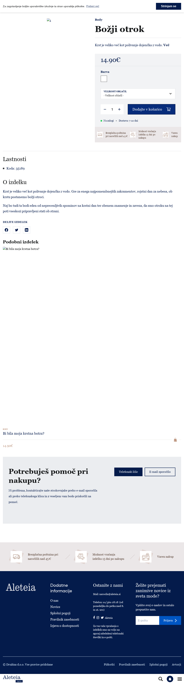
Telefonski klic (128, 471)
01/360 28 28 (110, 602)
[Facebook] (6, 230)
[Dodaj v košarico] (175, 439)
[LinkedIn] (26, 230)
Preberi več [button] (92, 6)
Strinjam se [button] (168, 6)
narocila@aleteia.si (110, 594)
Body (98, 19)
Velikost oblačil (115, 91)
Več (166, 45)
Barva (105, 71)
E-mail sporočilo (160, 471)
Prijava (168, 620)
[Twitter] (16, 230)
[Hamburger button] (179, 679)
